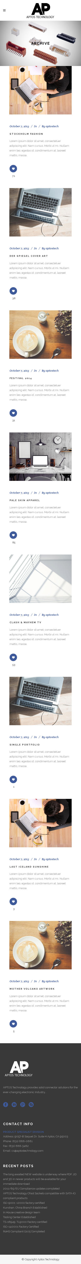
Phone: (7, 1141)
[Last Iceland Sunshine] (40, 823)
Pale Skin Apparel (25, 500)
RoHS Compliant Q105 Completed (24, 1231)
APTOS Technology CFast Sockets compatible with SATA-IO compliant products (39, 1196)
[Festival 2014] (40, 334)
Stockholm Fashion (26, 134)
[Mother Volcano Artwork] (40, 945)
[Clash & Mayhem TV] (40, 579)
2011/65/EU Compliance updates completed (31, 1188)
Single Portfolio (25, 744)
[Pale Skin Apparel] (40, 456)
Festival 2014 (21, 378)
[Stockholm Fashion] (40, 90)
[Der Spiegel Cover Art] (40, 212)
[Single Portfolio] (40, 701)
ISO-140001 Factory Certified (21, 1226)
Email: (7, 1150)
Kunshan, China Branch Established (25, 1207)
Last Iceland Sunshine (29, 866)
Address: (9, 1136)
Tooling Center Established (19, 1217)
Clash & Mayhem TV (25, 622)
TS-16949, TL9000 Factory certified (25, 1221)
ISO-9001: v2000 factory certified (24, 1202)
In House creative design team (21, 1212)
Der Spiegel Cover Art (29, 256)
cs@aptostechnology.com (27, 1150)
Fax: (6, 1146)
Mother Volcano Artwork (32, 989)
